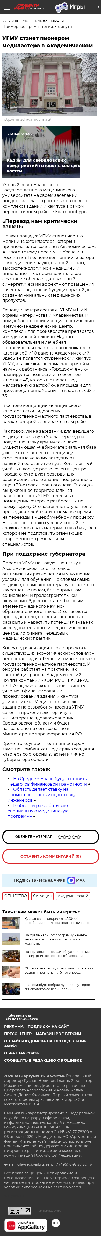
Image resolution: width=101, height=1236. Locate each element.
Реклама (14, 1026)
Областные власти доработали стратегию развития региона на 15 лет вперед (59, 970)
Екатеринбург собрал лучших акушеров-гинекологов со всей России (58, 987)
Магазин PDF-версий (58, 1033)
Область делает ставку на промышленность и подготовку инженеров (42, 795)
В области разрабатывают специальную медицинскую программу (39, 811)
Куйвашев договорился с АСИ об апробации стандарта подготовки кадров (58, 921)
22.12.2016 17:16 (15, 21)
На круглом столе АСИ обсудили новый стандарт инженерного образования (57, 954)
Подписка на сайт (48, 1026)
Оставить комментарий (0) (50, 856)
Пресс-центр (18, 1033)
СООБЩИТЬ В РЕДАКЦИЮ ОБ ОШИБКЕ (43, 1060)
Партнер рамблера (49, 1210)
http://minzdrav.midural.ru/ (26, 119)
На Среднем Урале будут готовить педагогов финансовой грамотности (47, 781)
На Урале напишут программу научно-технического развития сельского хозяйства (56, 939)
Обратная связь (21, 1053)
